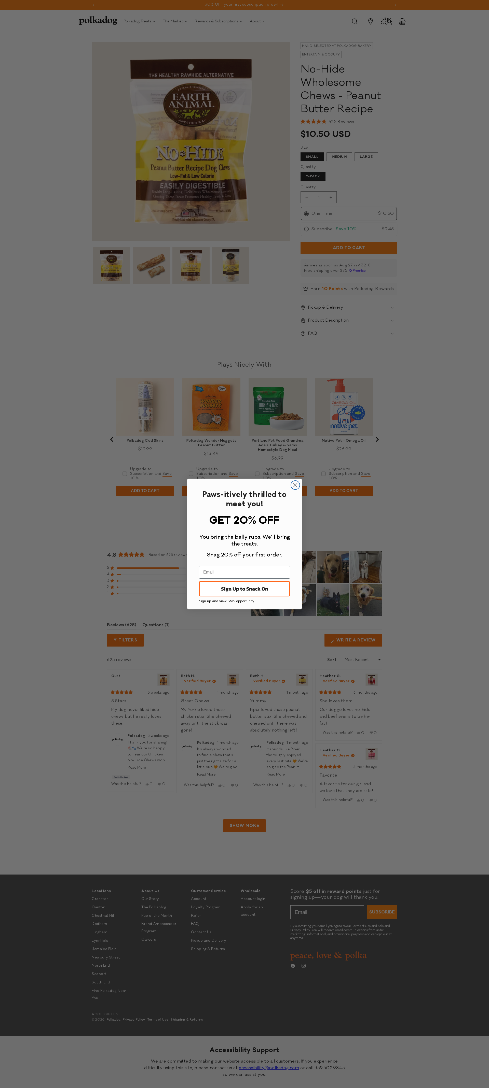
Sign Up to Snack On (244, 589)
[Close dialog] (295, 485)
